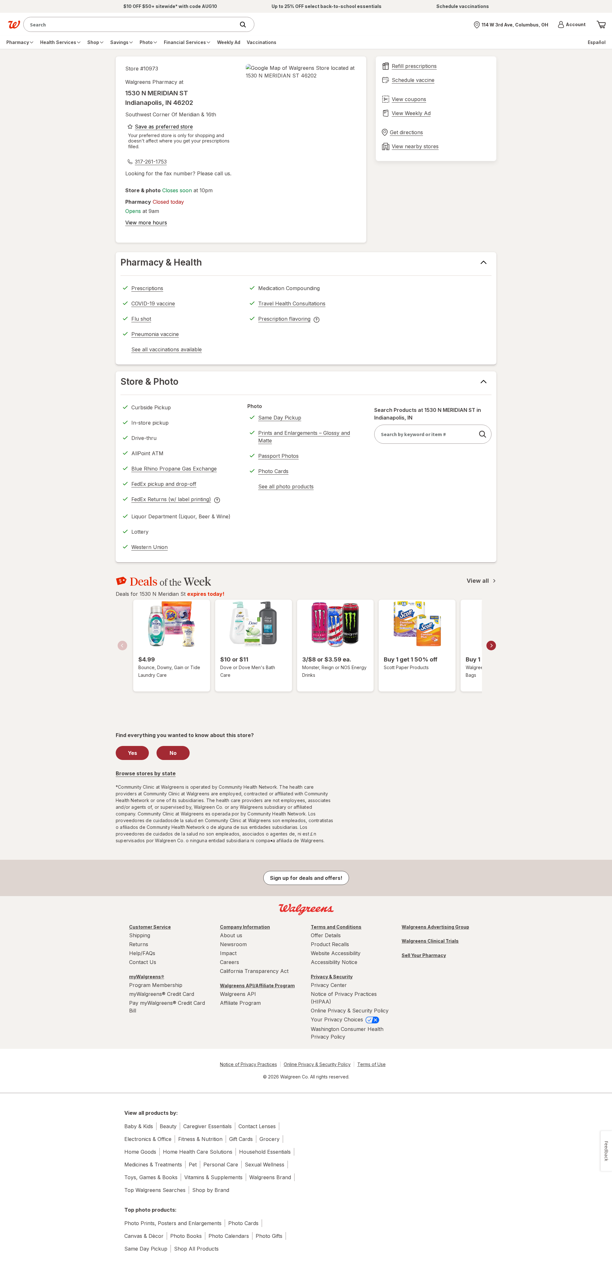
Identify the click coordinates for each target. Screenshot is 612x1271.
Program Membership (155, 985)
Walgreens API (238, 994)
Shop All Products (196, 1248)
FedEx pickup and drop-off (163, 485)
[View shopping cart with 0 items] (601, 24)
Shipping (139, 935)
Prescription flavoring (284, 320)
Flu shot (141, 319)
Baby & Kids (138, 1126)
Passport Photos (278, 456)
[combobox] (131, 24)
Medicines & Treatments (153, 1164)
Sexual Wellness (264, 1164)
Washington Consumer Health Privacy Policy (347, 1033)
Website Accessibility (336, 953)
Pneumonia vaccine (155, 334)
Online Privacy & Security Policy (350, 1010)
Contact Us (142, 962)
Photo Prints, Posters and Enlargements (173, 1223)
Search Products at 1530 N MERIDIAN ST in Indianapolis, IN (427, 414)
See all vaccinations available (166, 350)
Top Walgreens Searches (155, 1190)
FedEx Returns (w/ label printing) (171, 500)
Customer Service (150, 927)
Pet (193, 1164)
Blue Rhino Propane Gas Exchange (174, 468)
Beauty (168, 1126)
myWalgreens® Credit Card (161, 994)
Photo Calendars (228, 1236)
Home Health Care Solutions (197, 1152)
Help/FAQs (142, 953)
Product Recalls (330, 944)
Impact (228, 953)
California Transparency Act (254, 971)
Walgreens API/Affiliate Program (257, 985)
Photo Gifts (269, 1236)
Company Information (245, 927)
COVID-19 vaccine (153, 303)
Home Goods (140, 1152)
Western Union (149, 547)
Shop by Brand (210, 1190)
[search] (482, 434)
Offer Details (326, 935)
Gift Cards (241, 1139)
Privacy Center (329, 985)
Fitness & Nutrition (200, 1139)
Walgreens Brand (270, 1177)
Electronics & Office (147, 1139)
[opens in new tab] (301, 71)
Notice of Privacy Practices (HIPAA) (344, 998)
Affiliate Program (240, 1003)
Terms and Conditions (336, 927)
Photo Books (186, 1236)
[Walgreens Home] (14, 24)
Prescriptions (147, 288)
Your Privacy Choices (338, 1019)
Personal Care (220, 1164)
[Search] (246, 24)
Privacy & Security (332, 976)
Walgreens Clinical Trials (430, 941)
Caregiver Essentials (207, 1126)
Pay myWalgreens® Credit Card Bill (167, 1007)
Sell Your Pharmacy (424, 955)
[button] (571, 24)
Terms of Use (371, 1064)
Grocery (269, 1139)
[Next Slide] (491, 645)
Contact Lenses (257, 1126)
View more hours (146, 222)
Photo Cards (273, 471)
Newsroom (233, 944)
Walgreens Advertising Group (435, 927)
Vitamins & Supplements (213, 1177)
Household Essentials (265, 1152)
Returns (138, 944)
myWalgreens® (146, 976)
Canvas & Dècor (144, 1236)
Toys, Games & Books (151, 1177)
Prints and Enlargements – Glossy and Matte (304, 437)
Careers (229, 962)
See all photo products (286, 487)
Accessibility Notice (334, 962)
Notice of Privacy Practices (248, 1064)
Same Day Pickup (279, 417)
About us (231, 935)
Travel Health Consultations (291, 303)
